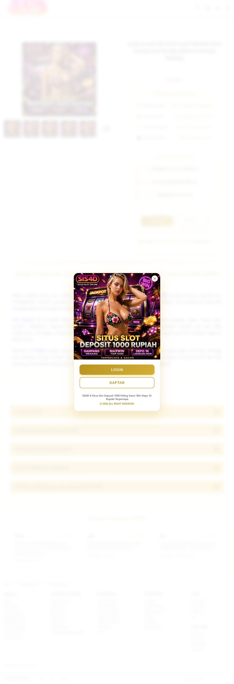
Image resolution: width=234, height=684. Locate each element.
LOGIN (117, 370)
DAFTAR (117, 383)
